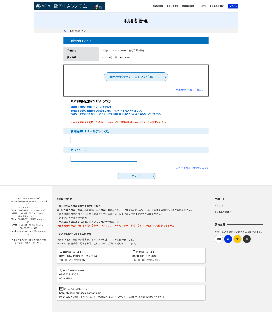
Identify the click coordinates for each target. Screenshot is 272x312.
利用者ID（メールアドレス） (91, 131)
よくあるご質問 (222, 212)
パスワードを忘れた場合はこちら (192, 167)
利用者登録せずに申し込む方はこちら (136, 76)
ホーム (62, 30)
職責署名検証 (188, 6)
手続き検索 (158, 6)
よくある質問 (216, 6)
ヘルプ (200, 6)
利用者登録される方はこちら (191, 89)
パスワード (78, 150)
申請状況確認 (172, 6)
